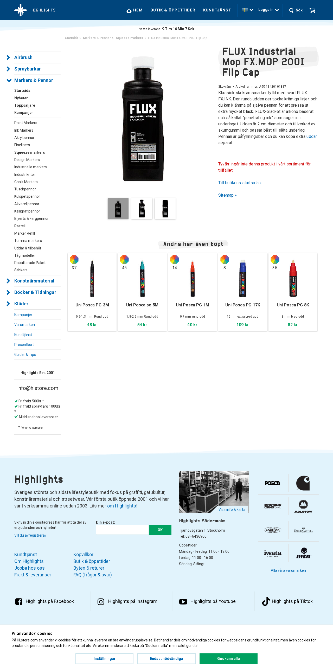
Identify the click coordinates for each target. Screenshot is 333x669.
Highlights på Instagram (132, 601)
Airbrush (23, 57)
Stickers (21, 270)
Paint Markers (25, 123)
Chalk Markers (26, 182)
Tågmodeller (24, 255)
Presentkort (24, 345)
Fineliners (22, 145)
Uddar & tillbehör (27, 248)
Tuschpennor (25, 189)
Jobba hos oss (29, 568)
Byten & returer (88, 568)
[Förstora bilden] (142, 118)
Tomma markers (28, 241)
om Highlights (121, 506)
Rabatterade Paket (30, 263)
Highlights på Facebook (50, 601)
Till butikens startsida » (240, 182)
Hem (137, 10)
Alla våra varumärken (288, 570)
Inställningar (105, 659)
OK (160, 530)
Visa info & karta (232, 509)
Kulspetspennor (27, 196)
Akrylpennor (24, 138)
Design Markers (27, 160)
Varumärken (24, 325)
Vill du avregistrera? (30, 535)
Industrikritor (24, 174)
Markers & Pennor (33, 80)
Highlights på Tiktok (292, 601)
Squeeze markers (29, 152)
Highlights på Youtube (213, 601)
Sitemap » (227, 195)
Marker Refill (24, 233)
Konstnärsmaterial (34, 281)
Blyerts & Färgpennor (31, 218)
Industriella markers (30, 167)
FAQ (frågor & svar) (92, 574)
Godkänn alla (228, 659)
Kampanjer (23, 315)
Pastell (19, 226)
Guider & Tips (25, 354)
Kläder (21, 303)
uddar (311, 136)
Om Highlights (29, 561)
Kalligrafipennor (27, 211)
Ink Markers (23, 130)
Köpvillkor (83, 554)
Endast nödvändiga (166, 659)
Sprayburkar (27, 69)
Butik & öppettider (172, 10)
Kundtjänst (217, 10)
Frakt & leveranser (32, 574)
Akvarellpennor (26, 204)
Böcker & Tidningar (35, 292)
